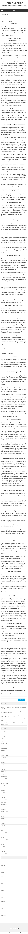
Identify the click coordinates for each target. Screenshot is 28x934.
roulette (19, 348)
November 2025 (4, 750)
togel (2, 872)
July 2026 (3, 734)
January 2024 (3, 802)
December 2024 (4, 776)
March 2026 (3, 741)
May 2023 (3, 820)
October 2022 (3, 837)
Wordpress (20, 932)
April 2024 (3, 795)
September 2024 (4, 783)
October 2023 (3, 809)
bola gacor (3, 883)
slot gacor (3, 911)
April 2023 (3, 823)
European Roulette (7, 21)
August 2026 (3, 731)
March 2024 (3, 797)
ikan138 (3, 886)
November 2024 (4, 778)
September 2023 (4, 811)
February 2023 (4, 828)
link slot (3, 890)
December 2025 (4, 748)
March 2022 (3, 851)
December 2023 (4, 804)
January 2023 (3, 830)
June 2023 (3, 818)
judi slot (3, 901)
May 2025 (3, 764)
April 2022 (3, 849)
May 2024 (3, 792)
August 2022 (3, 842)
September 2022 (4, 839)
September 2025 (4, 755)
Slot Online (7, 348)
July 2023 (3, 816)
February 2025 (4, 771)
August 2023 (3, 813)
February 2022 (4, 853)
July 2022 (3, 844)
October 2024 (3, 781)
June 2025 (3, 762)
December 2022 (4, 832)
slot (2, 876)
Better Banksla (14, 2)
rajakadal (3, 879)
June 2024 (3, 790)
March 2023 (3, 825)
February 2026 (4, 743)
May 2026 (3, 736)
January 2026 (3, 745)
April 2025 (3, 767)
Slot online (3, 919)
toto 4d (3, 865)
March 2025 (3, 769)
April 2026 (3, 738)
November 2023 (4, 806)
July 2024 (3, 788)
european (15, 348)
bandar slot (3, 869)
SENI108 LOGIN (4, 894)
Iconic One (7, 932)
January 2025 (3, 774)
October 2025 (3, 752)
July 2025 (3, 759)
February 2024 (4, 799)
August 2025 (3, 757)
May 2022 (3, 846)
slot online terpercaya (5, 861)
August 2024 (3, 785)
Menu (14, 10)
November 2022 (4, 835)
